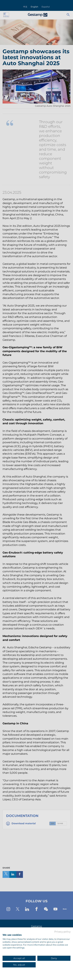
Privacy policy (62, 932)
